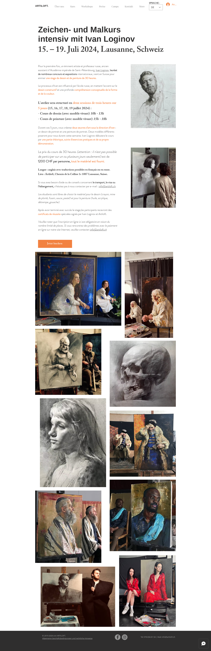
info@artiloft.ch (107, 186)
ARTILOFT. (41, 5)
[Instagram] (124, 637)
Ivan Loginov (102, 70)
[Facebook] (117, 637)
